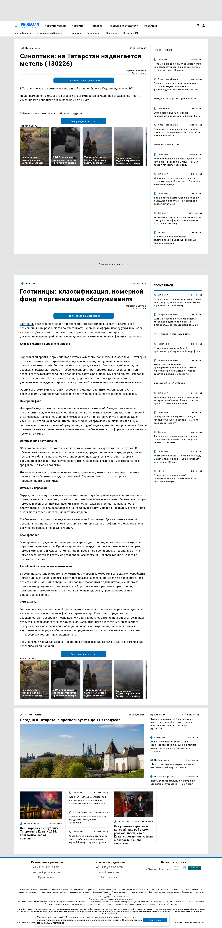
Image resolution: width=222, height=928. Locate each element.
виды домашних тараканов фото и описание (175, 98)
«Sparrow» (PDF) (114, 914)
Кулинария (163, 59)
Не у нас (162, 232)
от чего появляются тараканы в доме (172, 334)
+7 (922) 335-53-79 (109, 867)
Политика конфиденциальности (188, 922)
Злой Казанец (44, 646)
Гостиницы (27, 323)
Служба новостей (135, 70)
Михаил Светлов (136, 305)
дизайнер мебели (162, 383)
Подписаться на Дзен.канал (83, 80)
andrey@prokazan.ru (46, 872)
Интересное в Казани (168, 79)
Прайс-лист (46, 877)
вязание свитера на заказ (166, 144)
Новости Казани (33, 48)
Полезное (30, 283)
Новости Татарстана (33, 715)
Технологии (163, 108)
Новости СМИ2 (29, 125)
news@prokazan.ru (109, 872)
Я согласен (154, 919)
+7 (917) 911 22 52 (46, 867)
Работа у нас (109, 877)
